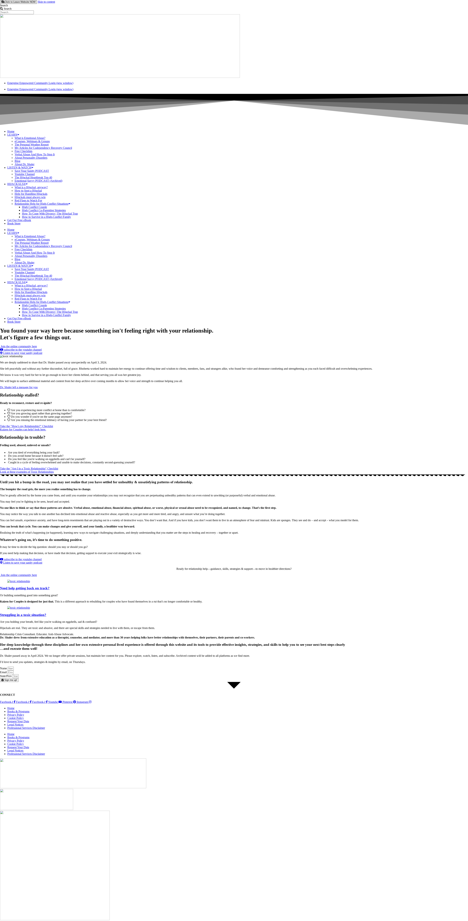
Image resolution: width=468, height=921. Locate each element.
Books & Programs (18, 711)
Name (4, 668)
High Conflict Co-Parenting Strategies (44, 210)
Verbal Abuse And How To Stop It (35, 154)
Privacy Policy (15, 714)
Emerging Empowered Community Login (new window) (40, 83)
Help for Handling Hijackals (31, 193)
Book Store (13, 223)
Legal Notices (15, 724)
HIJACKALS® (16, 184)
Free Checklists (23, 151)
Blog (17, 161)
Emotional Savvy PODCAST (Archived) (38, 180)
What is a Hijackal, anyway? (31, 187)
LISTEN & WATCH (19, 167)
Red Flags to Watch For (28, 200)
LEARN (12, 134)
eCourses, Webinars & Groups (32, 141)
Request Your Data (18, 721)
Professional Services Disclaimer (26, 727)
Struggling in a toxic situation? (23, 615)
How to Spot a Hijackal (28, 190)
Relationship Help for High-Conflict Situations (41, 203)
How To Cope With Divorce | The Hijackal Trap (50, 213)
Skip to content (46, 1)
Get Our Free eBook (19, 220)
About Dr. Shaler (24, 164)
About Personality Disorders (31, 157)
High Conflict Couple (34, 207)
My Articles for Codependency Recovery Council (43, 147)
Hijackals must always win (30, 197)
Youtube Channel (25, 174)
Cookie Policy (15, 718)
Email (3, 672)
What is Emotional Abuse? (30, 138)
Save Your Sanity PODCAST (32, 170)
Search (4, 5)
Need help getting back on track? (25, 588)
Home (10, 131)
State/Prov (6, 676)
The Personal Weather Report (32, 144)
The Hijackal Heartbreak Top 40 (33, 177)
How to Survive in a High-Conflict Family (46, 216)
